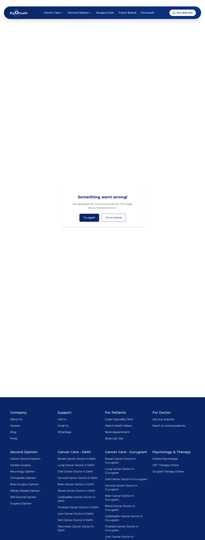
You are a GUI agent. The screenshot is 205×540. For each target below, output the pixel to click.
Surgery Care (105, 12)
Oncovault (147, 12)
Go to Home (114, 217)
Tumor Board (127, 12)
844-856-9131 (185, 12)
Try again (89, 217)
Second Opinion (78, 12)
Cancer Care (52, 12)
